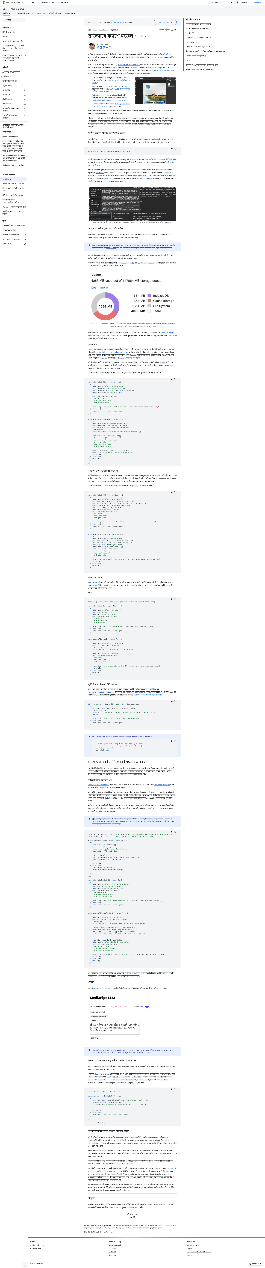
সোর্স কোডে (99, 1050)
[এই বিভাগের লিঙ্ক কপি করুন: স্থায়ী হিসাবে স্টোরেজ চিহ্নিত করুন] (119, 684)
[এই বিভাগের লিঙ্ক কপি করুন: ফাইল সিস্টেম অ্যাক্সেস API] (114, 780)
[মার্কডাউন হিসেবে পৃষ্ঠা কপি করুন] (142, 36)
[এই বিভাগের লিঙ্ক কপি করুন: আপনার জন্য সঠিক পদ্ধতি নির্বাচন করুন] (131, 1131)
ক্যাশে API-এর (110, 248)
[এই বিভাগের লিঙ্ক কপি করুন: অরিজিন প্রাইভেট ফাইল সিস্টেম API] (121, 471)
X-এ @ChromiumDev (194, 1245)
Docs (4, 9)
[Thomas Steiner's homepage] (110, 48)
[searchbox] (13, 20)
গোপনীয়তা (40, 1263)
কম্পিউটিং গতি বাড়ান (55, 13)
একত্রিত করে (107, 179)
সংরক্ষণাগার (112, 1252)
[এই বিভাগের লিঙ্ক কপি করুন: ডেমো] (96, 982)
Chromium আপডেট (115, 1245)
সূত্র (171, 222)
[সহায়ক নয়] (175, 30)
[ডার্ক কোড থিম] (171, 148)
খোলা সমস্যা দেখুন (35, 1248)
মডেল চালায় (109, 100)
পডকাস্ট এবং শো (113, 1255)
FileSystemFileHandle (162, 785)
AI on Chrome (17, 9)
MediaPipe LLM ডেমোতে (102, 988)
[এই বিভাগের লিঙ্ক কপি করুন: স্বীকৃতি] (97, 1198)
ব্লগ (53, 2)
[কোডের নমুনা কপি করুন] (175, 148)
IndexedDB (92, 582)
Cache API (164, 333)
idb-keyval (110, 585)
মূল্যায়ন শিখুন (41, 13)
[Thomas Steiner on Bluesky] (107, 48)
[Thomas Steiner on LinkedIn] (101, 48)
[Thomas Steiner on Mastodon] (104, 48)
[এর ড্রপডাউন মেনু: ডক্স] (36, 2)
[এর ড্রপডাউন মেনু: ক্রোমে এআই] (75, 13)
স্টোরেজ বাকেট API (139, 736)
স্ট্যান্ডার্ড (157, 476)
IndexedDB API (115, 336)
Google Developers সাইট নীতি (109, 1228)
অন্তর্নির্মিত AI (6, 13)
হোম (89, 30)
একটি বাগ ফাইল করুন (37, 1245)
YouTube (189, 1248)
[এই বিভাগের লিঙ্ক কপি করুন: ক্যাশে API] (99, 345)
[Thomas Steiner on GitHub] (98, 48)
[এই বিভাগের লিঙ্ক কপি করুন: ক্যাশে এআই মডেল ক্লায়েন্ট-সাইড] (125, 229)
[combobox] (218, 2)
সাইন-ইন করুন (258, 2)
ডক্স (33, 2)
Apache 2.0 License (164, 1225)
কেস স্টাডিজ (44, 2)
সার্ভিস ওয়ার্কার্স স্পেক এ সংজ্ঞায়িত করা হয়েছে (111, 352)
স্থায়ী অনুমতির (151, 792)
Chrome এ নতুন (63, 2)
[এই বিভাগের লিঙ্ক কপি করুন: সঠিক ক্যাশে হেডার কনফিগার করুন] (127, 133)
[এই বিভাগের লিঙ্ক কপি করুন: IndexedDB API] (104, 578)
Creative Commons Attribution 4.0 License (124, 1225)
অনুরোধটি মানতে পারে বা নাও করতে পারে (148, 695)
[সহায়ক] (172, 30)
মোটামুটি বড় (166, 54)
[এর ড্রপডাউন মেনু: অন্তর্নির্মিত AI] (12, 13)
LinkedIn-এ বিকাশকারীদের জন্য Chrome (199, 1252)
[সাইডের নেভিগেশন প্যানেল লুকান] (25, 1264)
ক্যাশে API (92, 349)
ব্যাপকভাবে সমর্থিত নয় (140, 176)
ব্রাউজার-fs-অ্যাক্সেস (164, 819)
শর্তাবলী (32, 1263)
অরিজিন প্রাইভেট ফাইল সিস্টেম (98, 476)
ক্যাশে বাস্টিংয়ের (150, 160)
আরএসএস (190, 1255)
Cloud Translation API (117, 22)
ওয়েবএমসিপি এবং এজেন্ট (25, 13)
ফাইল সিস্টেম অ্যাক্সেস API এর (98, 785)
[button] (13, 76)
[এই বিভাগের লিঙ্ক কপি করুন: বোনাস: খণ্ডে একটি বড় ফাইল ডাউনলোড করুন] (138, 1060)
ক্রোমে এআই (69, 13)
